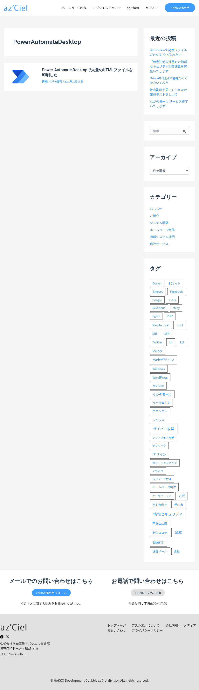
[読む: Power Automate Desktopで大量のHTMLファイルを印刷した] (20, 76)
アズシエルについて (107, 7)
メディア (152, 7)
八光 (182, 495)
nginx (156, 316)
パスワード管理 (161, 479)
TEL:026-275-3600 (148, 592)
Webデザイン (163, 359)
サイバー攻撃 (163, 428)
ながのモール (162, 394)
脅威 (178, 532)
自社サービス (159, 243)
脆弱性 (158, 542)
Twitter (157, 342)
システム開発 (159, 222)
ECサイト (174, 283)
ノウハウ (157, 471)
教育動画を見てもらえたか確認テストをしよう (168, 92)
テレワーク (159, 445)
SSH (166, 333)
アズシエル (160, 411)
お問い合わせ (116, 630)
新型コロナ (160, 533)
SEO (179, 324)
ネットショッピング (164, 463)
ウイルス (158, 419)
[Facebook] (1, 637)
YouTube (158, 386)
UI (171, 342)
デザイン (159, 454)
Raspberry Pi (160, 325)
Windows (159, 369)
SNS (154, 333)
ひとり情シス (161, 403)
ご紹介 (154, 215)
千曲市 (178, 504)
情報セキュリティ (168, 514)
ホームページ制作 (74, 7)
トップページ (116, 625)
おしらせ (156, 208)
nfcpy (176, 308)
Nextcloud (158, 308)
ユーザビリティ (161, 496)
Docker (157, 283)
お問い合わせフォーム (51, 592)
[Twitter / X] (7, 637)
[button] (180, 7)
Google (157, 300)
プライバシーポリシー (147, 630)
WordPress (160, 377)
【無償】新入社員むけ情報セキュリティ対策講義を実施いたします (168, 66)
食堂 (177, 551)
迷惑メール (160, 551)
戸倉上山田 (160, 523)
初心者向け (160, 505)
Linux (172, 300)
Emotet (158, 291)
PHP (170, 316)
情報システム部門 (52, 81)
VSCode (158, 351)
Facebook (176, 291)
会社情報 (133, 7)
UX (182, 342)
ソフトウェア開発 (163, 438)
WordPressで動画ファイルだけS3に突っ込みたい (168, 52)
